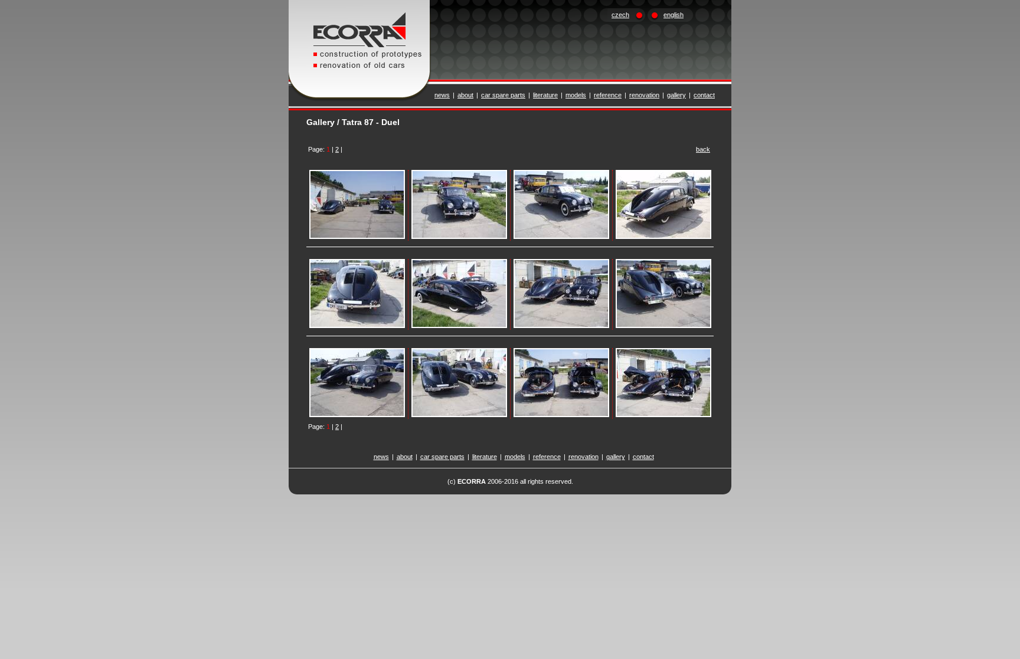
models (575, 95)
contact (704, 95)
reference (608, 95)
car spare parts (503, 95)
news (442, 95)
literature (545, 95)
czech (620, 14)
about (465, 95)
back (703, 149)
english (673, 14)
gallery (676, 95)
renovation (644, 95)
